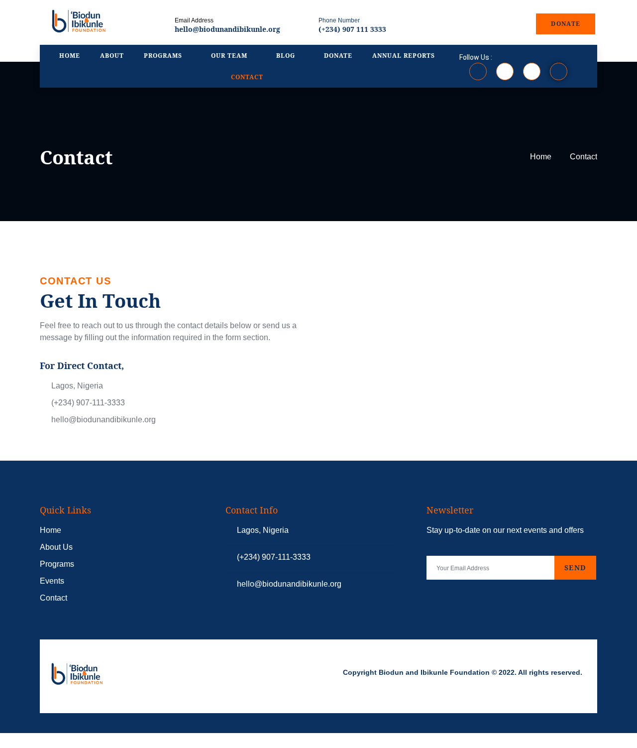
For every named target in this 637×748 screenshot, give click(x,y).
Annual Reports (403, 55)
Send (575, 567)
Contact (247, 77)
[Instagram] (505, 71)
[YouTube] (558, 71)
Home (69, 55)
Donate (338, 55)
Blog (285, 55)
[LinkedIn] (531, 71)
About (112, 55)
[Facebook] (478, 71)
